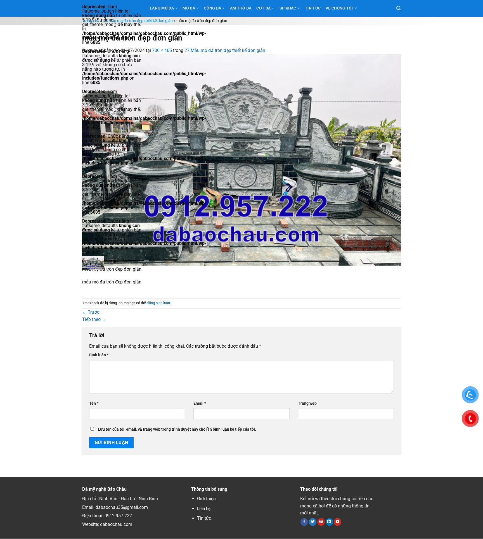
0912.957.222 (118, 515)
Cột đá (263, 8)
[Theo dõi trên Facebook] (304, 522)
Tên (93, 403)
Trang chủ (91, 20)
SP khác (288, 8)
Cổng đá (212, 8)
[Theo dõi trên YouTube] (337, 522)
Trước (90, 312)
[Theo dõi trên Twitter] (312, 522)
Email (199, 403)
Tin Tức (313, 8)
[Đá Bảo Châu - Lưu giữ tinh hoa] (111, 263)
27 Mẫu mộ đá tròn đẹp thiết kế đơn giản (138, 20)
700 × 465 (162, 50)
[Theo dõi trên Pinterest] (321, 522)
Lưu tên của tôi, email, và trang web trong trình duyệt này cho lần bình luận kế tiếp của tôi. (177, 429)
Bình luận (98, 355)
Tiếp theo (94, 319)
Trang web (307, 403)
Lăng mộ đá (162, 8)
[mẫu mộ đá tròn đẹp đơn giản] (241, 159)
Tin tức (204, 518)
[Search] (398, 8)
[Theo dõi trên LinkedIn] (329, 522)
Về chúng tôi (339, 8)
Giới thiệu (206, 498)
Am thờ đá (241, 8)
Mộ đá (189, 8)
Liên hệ (203, 508)
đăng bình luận (158, 303)
